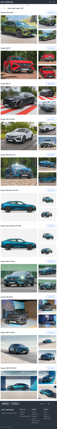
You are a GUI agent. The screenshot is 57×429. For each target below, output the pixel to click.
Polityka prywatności (47, 418)
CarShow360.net (35, 414)
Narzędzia (34, 409)
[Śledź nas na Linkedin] (48, 404)
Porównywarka (34, 416)
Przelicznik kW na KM (35, 420)
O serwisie (45, 411)
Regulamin (45, 414)
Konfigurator (34, 411)
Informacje (46, 409)
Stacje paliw (34, 418)
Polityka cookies (46, 416)
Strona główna (22, 411)
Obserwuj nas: (42, 403)
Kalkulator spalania (35, 422)
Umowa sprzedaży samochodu (25, 416)
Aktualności (22, 414)
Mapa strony (22, 409)
